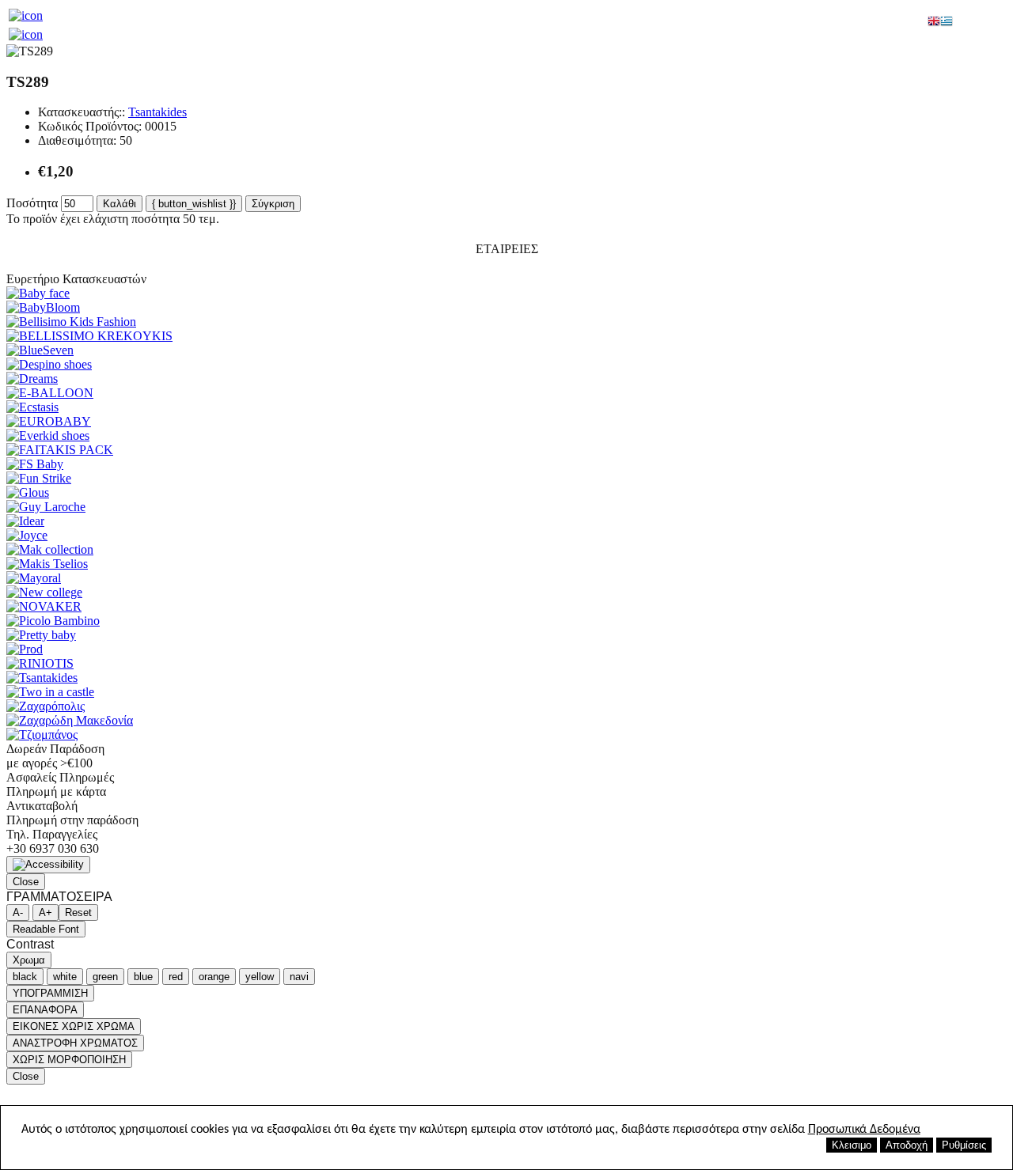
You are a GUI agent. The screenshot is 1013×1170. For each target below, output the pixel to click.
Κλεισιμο (851, 1145)
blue (143, 977)
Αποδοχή (907, 1145)
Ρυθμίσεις (964, 1145)
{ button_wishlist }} (194, 204)
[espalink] (26, 15)
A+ (45, 912)
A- (18, 912)
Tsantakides (157, 112)
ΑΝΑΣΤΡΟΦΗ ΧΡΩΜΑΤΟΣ (75, 1043)
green (105, 977)
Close (26, 882)
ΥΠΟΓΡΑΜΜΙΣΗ (50, 993)
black (25, 977)
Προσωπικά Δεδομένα (864, 1129)
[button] (48, 864)
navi (299, 977)
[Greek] (946, 22)
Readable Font (46, 929)
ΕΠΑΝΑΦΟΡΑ (45, 1010)
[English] (934, 22)
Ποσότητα (32, 203)
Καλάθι (119, 204)
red (176, 977)
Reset (78, 912)
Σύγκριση (273, 204)
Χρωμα (29, 960)
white (65, 977)
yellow (259, 977)
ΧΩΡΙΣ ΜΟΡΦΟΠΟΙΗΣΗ (69, 1060)
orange (214, 977)
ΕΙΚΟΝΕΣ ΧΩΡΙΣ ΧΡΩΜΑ (74, 1026)
